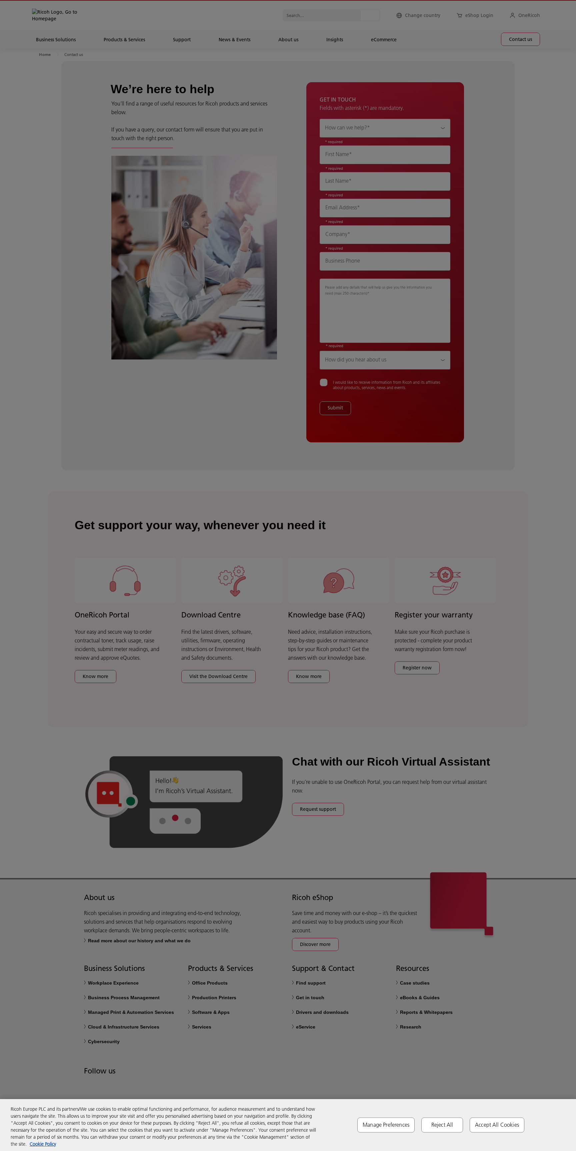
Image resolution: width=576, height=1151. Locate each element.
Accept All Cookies (497, 1124)
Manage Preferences (386, 1124)
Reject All (442, 1124)
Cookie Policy (43, 1144)
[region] (288, 1125)
